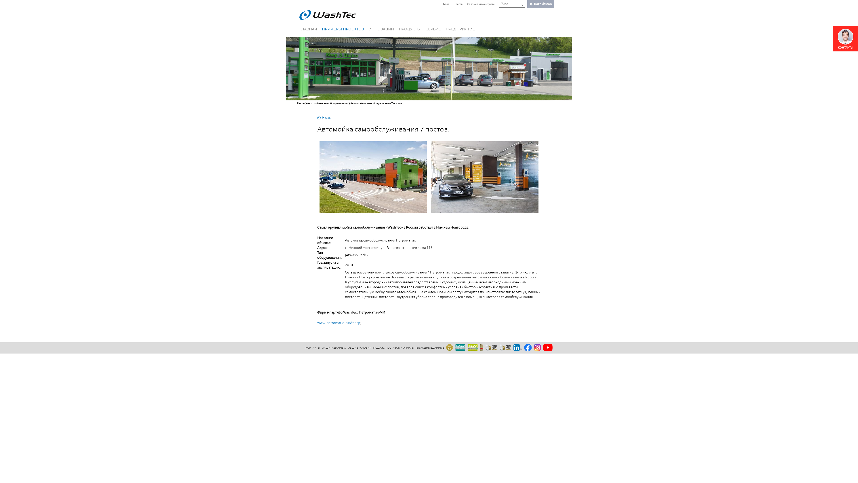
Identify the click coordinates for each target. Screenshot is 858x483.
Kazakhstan (543, 4)
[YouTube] (548, 348)
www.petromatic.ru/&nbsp (338, 323)
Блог (446, 4)
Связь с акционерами (480, 4)
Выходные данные (430, 348)
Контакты (312, 348)
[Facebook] (528, 348)
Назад (326, 118)
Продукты (410, 30)
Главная (308, 30)
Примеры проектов (343, 30)
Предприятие (460, 30)
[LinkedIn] (517, 347)
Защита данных (334, 348)
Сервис (433, 30)
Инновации (381, 30)
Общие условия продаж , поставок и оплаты (381, 348)
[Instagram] (537, 348)
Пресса (458, 4)
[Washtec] (327, 15)
